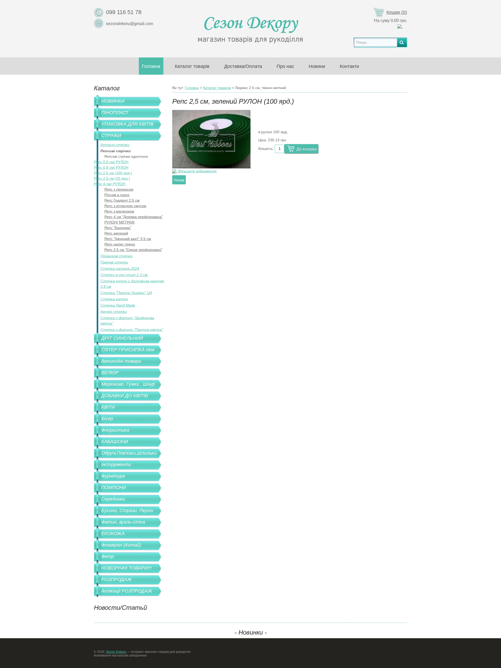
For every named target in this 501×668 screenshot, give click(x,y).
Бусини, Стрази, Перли (127, 510)
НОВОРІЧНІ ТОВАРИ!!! (126, 568)
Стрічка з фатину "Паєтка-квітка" (131, 329)
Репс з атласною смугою (125, 206)
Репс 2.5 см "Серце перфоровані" (133, 250)
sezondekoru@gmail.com (129, 23)
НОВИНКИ (112, 101)
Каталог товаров (217, 88)
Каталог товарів (192, 66)
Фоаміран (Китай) (121, 545)
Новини (317, 66)
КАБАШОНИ (114, 441)
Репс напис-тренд (119, 244)
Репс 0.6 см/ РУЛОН (111, 162)
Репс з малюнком (119, 211)
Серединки (113, 499)
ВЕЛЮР (109, 372)
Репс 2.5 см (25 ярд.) (112, 178)
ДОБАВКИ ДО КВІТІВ (124, 395)
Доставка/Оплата (243, 66)
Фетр (107, 556)
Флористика (115, 430)
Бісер (107, 418)
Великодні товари (121, 361)
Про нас (285, 66)
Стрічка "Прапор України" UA (126, 293)
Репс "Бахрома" (117, 228)
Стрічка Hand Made (117, 305)
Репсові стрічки (115, 151)
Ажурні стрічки (113, 311)
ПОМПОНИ (113, 487)
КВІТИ (108, 407)
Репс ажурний (116, 233)
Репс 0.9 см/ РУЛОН (111, 167)
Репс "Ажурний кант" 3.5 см (127, 239)
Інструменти (116, 464)
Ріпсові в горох (116, 195)
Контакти (349, 66)
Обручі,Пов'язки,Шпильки (129, 453)
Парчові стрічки (114, 262)
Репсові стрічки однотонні (126, 156)
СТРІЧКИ (111, 135)
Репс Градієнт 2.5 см (122, 200)
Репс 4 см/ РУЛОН (109, 184)
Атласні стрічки (114, 145)
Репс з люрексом (118, 189)
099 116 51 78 (123, 12)
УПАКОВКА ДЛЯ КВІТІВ (127, 124)
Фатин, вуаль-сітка (123, 522)
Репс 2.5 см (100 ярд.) (113, 173)
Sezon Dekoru (116, 652)
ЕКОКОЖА (113, 533)
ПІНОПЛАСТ (114, 112)
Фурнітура (113, 476)
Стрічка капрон (114, 299)
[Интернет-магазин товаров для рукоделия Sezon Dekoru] (250, 28)
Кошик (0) (396, 12)
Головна (151, 66)
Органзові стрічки (116, 256)
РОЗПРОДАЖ (116, 579)
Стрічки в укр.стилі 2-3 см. (124, 275)
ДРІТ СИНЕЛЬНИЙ (122, 338)
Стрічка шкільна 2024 (119, 268)
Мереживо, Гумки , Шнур (128, 384)
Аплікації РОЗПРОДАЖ (126, 591)
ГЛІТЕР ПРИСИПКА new (127, 349)
